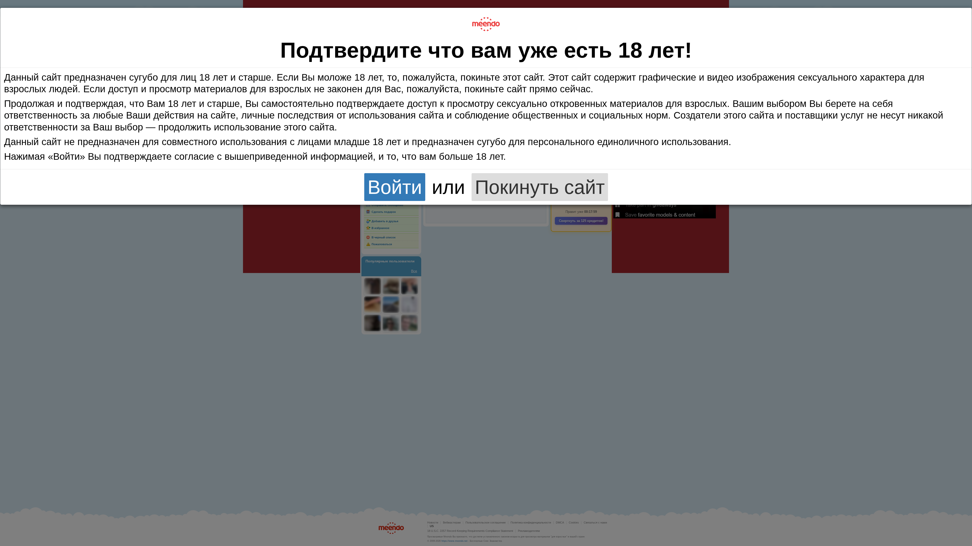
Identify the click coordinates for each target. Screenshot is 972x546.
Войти (395, 187)
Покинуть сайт (540, 187)
